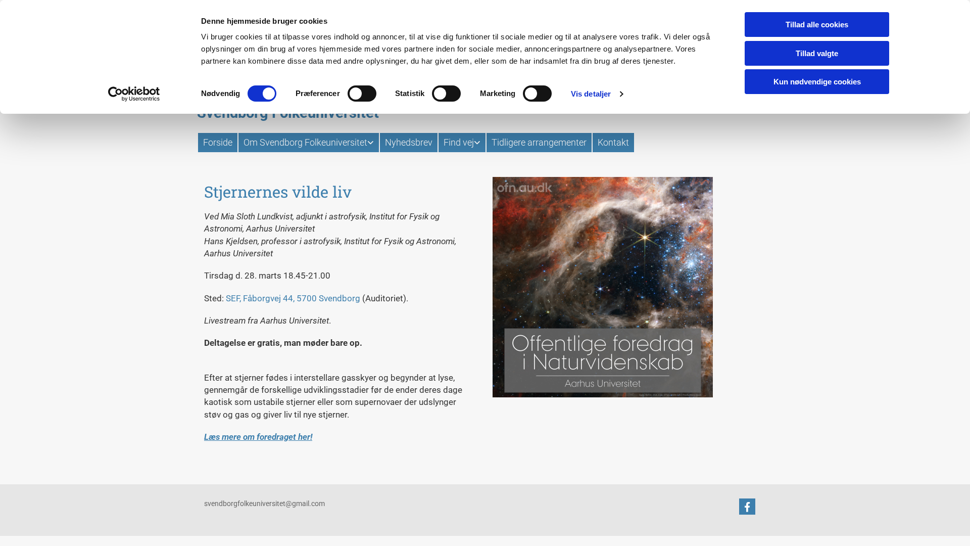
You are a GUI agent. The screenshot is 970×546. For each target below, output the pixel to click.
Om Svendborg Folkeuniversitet (305, 142)
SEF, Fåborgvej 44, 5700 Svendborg (293, 298)
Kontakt (613, 142)
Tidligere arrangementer (539, 142)
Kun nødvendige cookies (817, 81)
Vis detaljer (591, 93)
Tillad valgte (817, 53)
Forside (217, 142)
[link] (308, 142)
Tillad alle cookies (817, 24)
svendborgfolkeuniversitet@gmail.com (264, 503)
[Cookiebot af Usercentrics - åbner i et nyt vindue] (134, 94)
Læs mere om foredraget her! (258, 437)
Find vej (459, 142)
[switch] (362, 93)
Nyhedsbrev (408, 142)
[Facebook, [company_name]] (747, 506)
